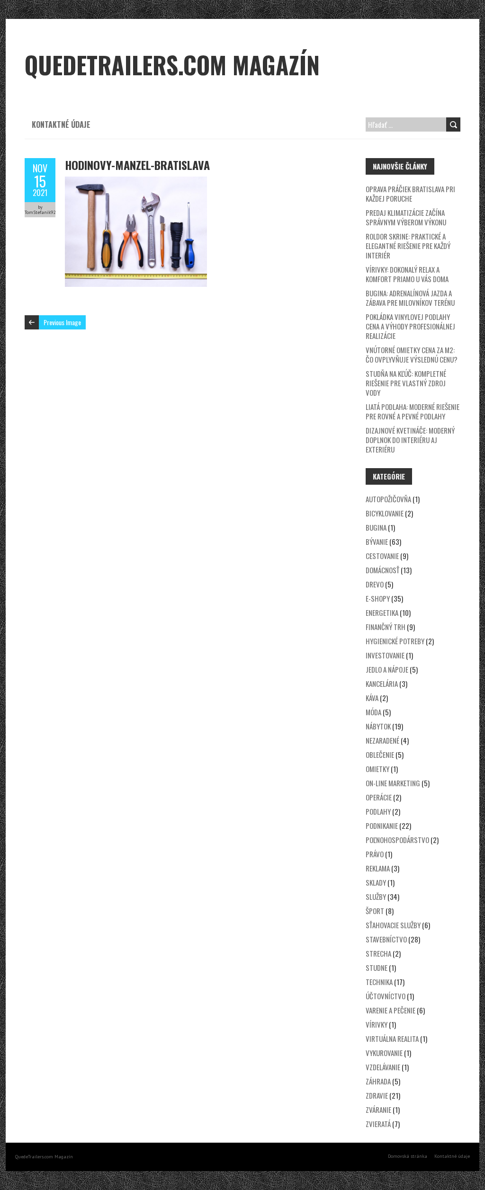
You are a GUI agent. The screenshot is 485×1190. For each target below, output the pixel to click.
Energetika (382, 612)
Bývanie (377, 541)
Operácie (379, 797)
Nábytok (378, 726)
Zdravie (377, 1095)
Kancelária (382, 683)
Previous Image (62, 322)
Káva (372, 698)
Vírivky (376, 1024)
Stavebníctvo (386, 939)
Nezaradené (382, 740)
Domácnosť (382, 570)
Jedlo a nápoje (387, 669)
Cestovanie (382, 556)
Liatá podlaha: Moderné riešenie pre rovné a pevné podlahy (412, 411)
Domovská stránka (407, 1156)
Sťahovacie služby (393, 925)
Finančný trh (385, 627)
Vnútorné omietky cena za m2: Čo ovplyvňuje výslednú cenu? (412, 354)
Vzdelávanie (383, 1067)
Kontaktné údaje (61, 124)
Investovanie (385, 655)
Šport (375, 911)
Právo (375, 854)
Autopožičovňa (388, 499)
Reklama (378, 868)
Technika (379, 982)
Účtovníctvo (385, 996)
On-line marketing (393, 783)
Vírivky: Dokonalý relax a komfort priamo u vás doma (407, 274)
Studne (376, 967)
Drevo (375, 584)
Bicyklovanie (385, 513)
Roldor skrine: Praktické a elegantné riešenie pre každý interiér (408, 245)
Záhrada (378, 1081)
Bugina (376, 527)
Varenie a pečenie (390, 1010)
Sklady (376, 882)
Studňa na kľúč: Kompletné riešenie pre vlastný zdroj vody (406, 383)
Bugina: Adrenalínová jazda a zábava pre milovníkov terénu (410, 298)
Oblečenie (380, 754)
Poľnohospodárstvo (397, 840)
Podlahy (378, 811)
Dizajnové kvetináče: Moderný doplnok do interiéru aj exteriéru (410, 439)
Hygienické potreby (395, 641)
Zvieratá (378, 1124)
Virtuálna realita (392, 1038)
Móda (373, 712)
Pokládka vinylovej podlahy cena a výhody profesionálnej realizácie (410, 326)
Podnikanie (382, 825)
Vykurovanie (384, 1053)
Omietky (377, 769)
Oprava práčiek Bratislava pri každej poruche (410, 194)
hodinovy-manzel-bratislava (137, 164)
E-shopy (378, 598)
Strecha (378, 953)
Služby (376, 896)
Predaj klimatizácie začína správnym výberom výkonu (406, 217)
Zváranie (378, 1109)
